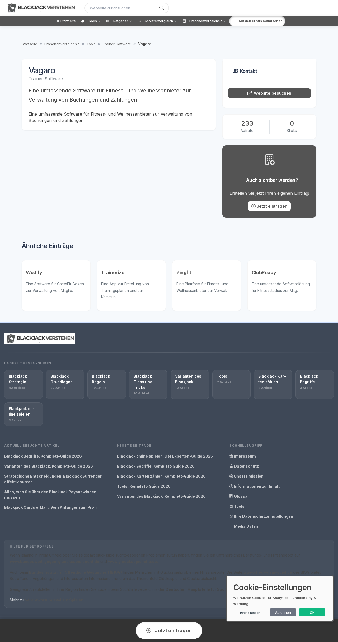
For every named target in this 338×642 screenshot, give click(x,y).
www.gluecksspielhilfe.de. (133, 561)
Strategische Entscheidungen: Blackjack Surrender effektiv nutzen (53, 479)
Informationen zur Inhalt (256, 486)
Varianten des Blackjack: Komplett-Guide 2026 (48, 466)
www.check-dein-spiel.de (267, 572)
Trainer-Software (117, 44)
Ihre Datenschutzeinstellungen (263, 516)
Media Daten (245, 526)
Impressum (244, 456)
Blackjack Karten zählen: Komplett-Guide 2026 (161, 476)
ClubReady (264, 272)
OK (312, 612)
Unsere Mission (248, 476)
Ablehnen (283, 612)
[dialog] (280, 598)
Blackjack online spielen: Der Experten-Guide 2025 (165, 456)
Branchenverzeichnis (61, 44)
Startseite (29, 44)
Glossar (241, 496)
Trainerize (112, 272)
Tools (91, 44)
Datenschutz (246, 466)
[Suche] (161, 8)
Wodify (34, 272)
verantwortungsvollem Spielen (54, 600)
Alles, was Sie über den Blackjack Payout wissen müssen (50, 494)
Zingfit (183, 272)
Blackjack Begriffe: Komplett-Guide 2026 (43, 456)
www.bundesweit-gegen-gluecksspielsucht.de (54, 561)
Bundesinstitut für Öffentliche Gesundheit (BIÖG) (75, 572)
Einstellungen (250, 613)
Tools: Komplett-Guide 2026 (144, 486)
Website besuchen (273, 93)
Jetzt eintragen (272, 206)
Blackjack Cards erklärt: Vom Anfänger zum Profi (50, 507)
